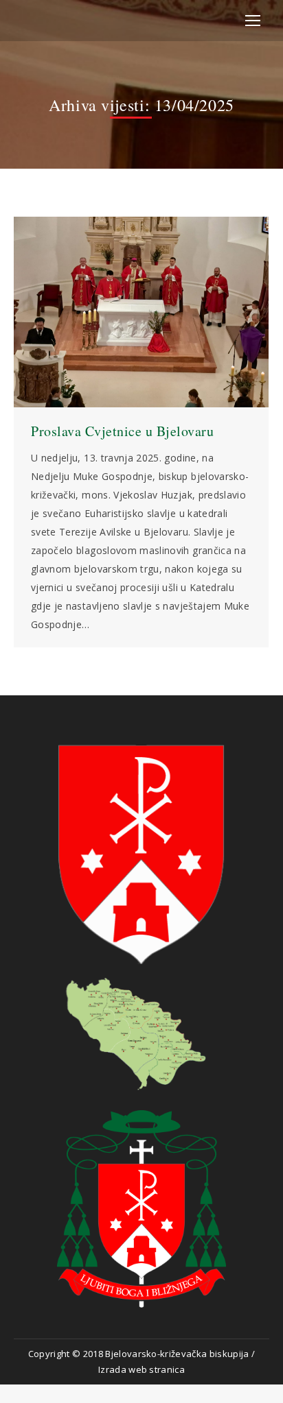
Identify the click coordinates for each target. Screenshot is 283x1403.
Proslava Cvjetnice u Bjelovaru (122, 431)
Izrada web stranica (141, 1369)
